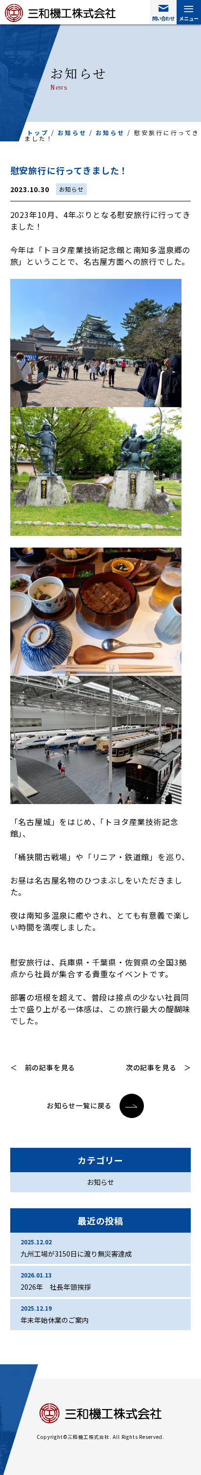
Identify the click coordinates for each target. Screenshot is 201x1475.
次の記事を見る (151, 1067)
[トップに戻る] (163, 1442)
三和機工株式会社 (60, 13)
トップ (38, 132)
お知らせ (72, 132)
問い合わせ (163, 18)
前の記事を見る (50, 1067)
